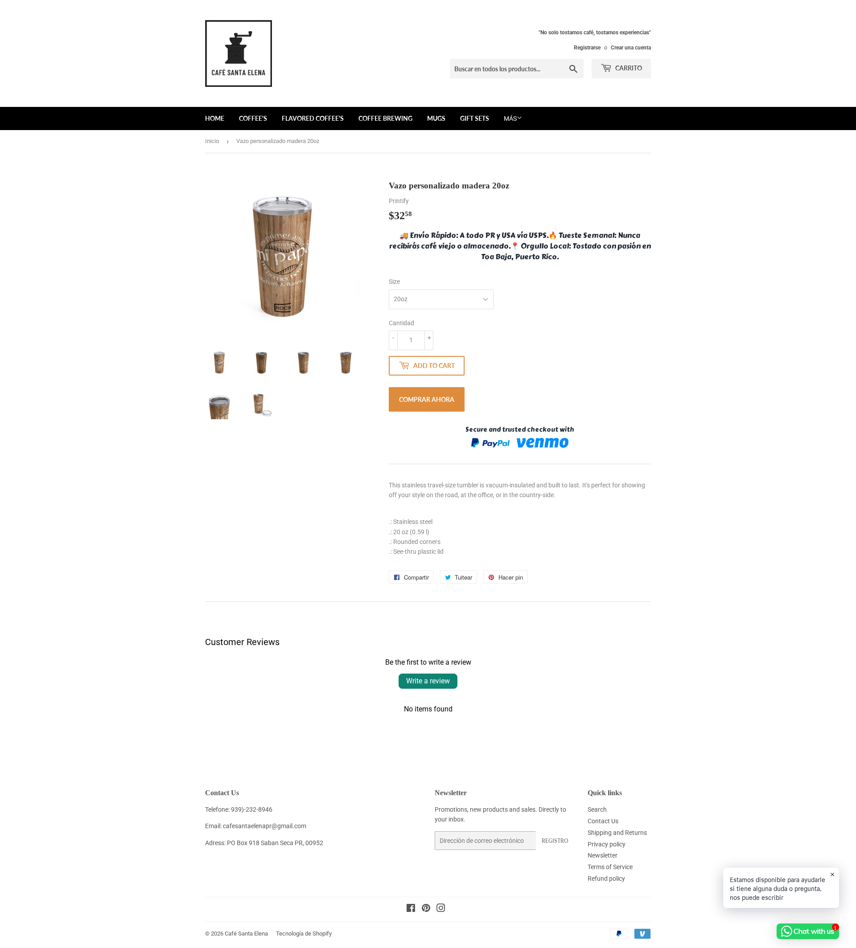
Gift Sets (474, 118)
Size (394, 281)
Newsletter (602, 855)
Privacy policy (607, 844)
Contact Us (603, 821)
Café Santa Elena (246, 933)
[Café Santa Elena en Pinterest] (426, 909)
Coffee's (253, 118)
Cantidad (401, 323)
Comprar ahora (426, 399)
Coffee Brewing (385, 118)
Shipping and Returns (617, 832)
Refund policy (606, 878)
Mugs (436, 118)
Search (597, 809)
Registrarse (587, 48)
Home (214, 118)
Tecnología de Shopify (304, 933)
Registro (555, 841)
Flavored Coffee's (313, 118)
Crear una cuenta (631, 48)
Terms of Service (610, 866)
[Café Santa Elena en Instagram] (440, 909)
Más (510, 118)
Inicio (212, 141)
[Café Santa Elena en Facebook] (411, 909)
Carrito (628, 68)
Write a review (428, 681)
